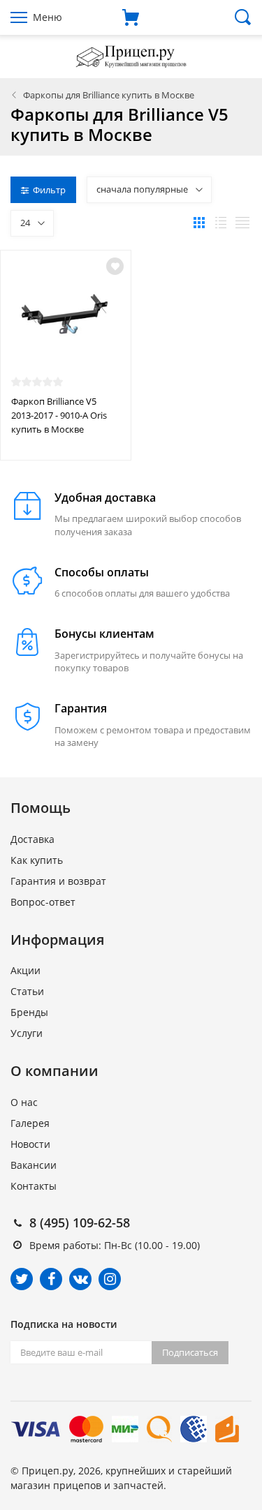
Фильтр (49, 190)
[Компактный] (242, 223)
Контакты (33, 1186)
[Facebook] (51, 1279)
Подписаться (190, 1352)
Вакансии (33, 1165)
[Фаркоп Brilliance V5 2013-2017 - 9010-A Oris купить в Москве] (65, 318)
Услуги (26, 1033)
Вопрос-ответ (42, 902)
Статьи (27, 991)
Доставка (32, 839)
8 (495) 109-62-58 (79, 1222)
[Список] (221, 223)
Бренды (29, 1012)
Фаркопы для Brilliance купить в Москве (108, 95)
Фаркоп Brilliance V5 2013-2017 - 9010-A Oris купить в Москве (59, 415)
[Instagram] (110, 1279)
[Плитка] (199, 223)
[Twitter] (21, 1279)
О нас (24, 1102)
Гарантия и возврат (58, 881)
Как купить (36, 860)
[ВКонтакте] (80, 1279)
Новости (30, 1144)
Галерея (30, 1123)
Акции (25, 970)
